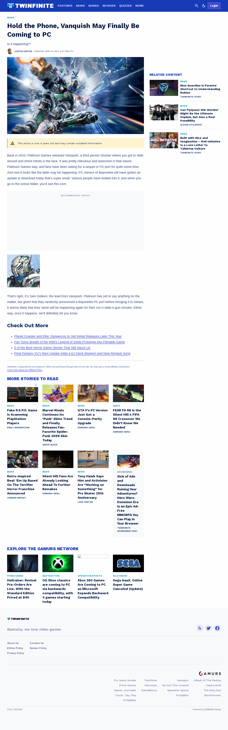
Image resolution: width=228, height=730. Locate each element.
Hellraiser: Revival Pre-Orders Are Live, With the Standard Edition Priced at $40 (21, 588)
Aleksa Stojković (191, 125)
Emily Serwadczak (18, 427)
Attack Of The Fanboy (207, 680)
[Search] (196, 5)
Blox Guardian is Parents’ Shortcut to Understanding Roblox (200, 89)
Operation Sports (178, 690)
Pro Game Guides (125, 680)
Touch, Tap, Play (125, 695)
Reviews (109, 5)
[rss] (199, 628)
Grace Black (49, 444)
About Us (13, 643)
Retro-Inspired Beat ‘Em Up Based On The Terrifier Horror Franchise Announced (22, 484)
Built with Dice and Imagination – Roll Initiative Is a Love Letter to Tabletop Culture (200, 143)
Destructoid (213, 685)
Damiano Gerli (86, 427)
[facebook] (217, 628)
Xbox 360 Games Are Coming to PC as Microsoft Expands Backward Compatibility (93, 588)
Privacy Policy (15, 653)
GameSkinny (149, 690)
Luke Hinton (85, 502)
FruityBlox (182, 695)
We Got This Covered (175, 685)
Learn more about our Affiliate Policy (24, 370)
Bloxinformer (212, 695)
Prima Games (127, 685)
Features (65, 5)
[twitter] (208, 628)
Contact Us (37, 643)
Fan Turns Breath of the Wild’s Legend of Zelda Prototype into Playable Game (69, 342)
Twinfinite (150, 680)
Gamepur (183, 680)
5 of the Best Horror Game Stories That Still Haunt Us (52, 347)
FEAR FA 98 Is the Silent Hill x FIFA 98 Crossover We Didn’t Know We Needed (127, 418)
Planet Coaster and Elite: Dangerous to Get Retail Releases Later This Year (68, 336)
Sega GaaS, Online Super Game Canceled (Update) (128, 584)
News (80, 5)
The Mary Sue (212, 690)
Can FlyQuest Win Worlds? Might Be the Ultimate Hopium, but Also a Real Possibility (199, 115)
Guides (93, 5)
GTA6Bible (129, 700)
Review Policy (38, 648)
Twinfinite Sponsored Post (127, 529)
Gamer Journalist (125, 690)
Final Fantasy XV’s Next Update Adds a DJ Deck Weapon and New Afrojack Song (72, 353)
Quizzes (125, 5)
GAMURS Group (213, 709)
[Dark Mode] (203, 5)
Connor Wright (16, 498)
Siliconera (150, 685)
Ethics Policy (15, 648)
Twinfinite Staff (190, 97)
